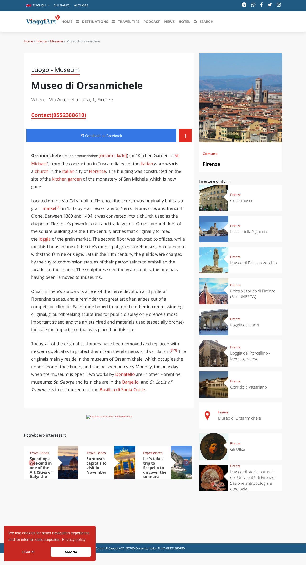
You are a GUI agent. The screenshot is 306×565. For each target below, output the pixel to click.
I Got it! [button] (28, 552)
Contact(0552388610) (58, 114)
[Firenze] (240, 97)
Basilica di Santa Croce (122, 389)
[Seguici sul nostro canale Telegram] (244, 4)
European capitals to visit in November (97, 465)
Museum (56, 41)
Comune (210, 153)
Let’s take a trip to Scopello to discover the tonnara (154, 467)
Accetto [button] (71, 552)
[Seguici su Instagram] (279, 4)
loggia (45, 239)
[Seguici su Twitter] (269, 4)
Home (28, 41)
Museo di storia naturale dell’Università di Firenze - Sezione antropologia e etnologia (253, 480)
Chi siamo (61, 5)
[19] (174, 350)
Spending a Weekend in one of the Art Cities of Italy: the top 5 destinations (42, 472)
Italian (147, 163)
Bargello (130, 382)
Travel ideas (39, 452)
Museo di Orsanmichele (239, 418)
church (42, 171)
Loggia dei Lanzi (244, 325)
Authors (81, 5)
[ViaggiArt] (43, 21)
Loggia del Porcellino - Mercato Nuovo (250, 356)
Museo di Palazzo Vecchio (253, 262)
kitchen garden (67, 179)
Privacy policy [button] (74, 540)
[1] (58, 207)
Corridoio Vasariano (248, 387)
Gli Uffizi (237, 449)
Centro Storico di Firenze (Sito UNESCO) (252, 293)
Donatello (125, 374)
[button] (37, 5)
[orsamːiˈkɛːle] (113, 155)
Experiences (153, 452)
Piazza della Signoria (248, 231)
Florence (97, 171)
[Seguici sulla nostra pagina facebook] (261, 4)
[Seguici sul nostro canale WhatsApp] (253, 4)
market (50, 208)
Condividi (103, 135)
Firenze (41, 41)
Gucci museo (242, 200)
